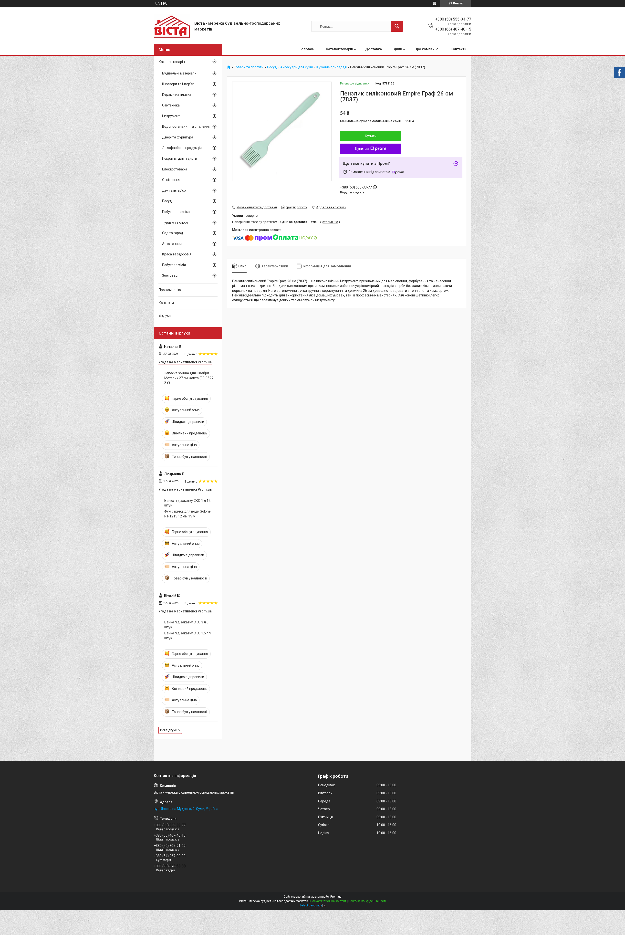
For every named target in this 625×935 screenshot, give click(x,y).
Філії (398, 49)
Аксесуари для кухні (296, 67)
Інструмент (171, 116)
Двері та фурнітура (177, 137)
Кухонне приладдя (331, 67)
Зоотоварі (170, 275)
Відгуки (165, 315)
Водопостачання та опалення (186, 126)
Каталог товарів (339, 49)
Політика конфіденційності (367, 901)
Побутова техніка (176, 212)
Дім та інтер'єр (174, 190)
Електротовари (174, 169)
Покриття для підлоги (179, 158)
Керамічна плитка (176, 94)
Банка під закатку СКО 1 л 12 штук (187, 503)
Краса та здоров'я (176, 254)
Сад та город (172, 233)
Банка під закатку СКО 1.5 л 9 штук (187, 635)
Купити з (362, 149)
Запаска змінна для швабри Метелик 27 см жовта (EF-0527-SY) (189, 378)
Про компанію (426, 49)
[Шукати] (397, 26)
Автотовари (172, 244)
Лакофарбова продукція (182, 148)
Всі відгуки (168, 730)
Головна (307, 49)
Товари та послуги (248, 67)
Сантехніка (171, 105)
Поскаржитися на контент (328, 901)
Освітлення (171, 180)
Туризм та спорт (175, 222)
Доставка (373, 49)
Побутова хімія (174, 265)
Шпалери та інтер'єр (178, 84)
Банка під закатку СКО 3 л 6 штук (186, 624)
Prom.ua (336, 896)
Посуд (272, 67)
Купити (370, 136)
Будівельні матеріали (179, 73)
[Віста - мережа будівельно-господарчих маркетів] (172, 26)
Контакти (458, 49)
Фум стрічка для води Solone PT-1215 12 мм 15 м (187, 513)
